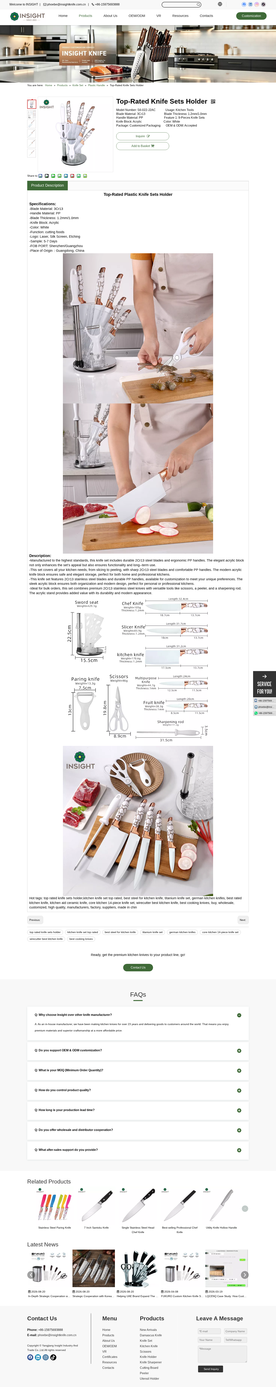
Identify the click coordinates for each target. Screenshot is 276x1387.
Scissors (145, 1351)
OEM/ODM (109, 1346)
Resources (109, 1362)
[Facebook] (244, 4)
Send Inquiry (211, 1368)
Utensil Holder (149, 1378)
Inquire (140, 136)
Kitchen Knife (149, 1346)
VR (104, 1351)
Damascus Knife (151, 1335)
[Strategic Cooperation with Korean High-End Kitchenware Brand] (93, 1287)
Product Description (47, 185)
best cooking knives (81, 938)
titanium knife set (153, 932)
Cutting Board (149, 1367)
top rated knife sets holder (45, 932)
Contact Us (138, 967)
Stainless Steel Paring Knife (54, 1227)
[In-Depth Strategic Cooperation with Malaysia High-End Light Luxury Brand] (49, 1287)
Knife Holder (148, 1356)
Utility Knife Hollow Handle (221, 1227)
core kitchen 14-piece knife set (220, 932)
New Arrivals (148, 1329)
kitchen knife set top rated (82, 932)
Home (106, 1329)
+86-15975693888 (267, 701)
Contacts (108, 1367)
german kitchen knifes (182, 932)
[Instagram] (256, 4)
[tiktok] (263, 4)
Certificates (109, 1356)
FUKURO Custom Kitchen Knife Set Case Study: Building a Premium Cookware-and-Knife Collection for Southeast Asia (182, 1296)
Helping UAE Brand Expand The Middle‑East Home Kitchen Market (138, 1296)
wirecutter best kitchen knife (46, 938)
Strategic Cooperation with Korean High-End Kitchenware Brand (93, 1296)
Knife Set (146, 1340)
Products (108, 1335)
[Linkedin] (250, 4)
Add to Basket (140, 146)
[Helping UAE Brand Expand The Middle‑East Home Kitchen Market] (138, 1287)
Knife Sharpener (151, 1362)
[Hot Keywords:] (198, 4)
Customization (251, 15)
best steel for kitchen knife (120, 932)
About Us (108, 1340)
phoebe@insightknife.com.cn (267, 707)
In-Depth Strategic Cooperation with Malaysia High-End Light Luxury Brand (49, 1296)
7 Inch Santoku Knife (96, 1227)
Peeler (144, 1373)
